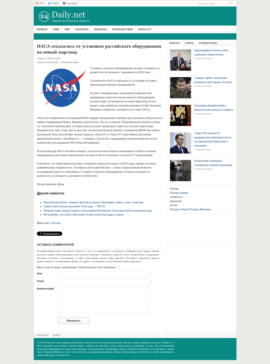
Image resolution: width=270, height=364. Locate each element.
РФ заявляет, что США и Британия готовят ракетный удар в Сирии (83, 214)
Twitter (55, 3)
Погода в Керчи (179, 209)
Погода (174, 188)
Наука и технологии (47, 62)
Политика (82, 29)
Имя (39, 273)
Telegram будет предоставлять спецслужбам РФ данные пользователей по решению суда (97, 210)
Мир (67, 29)
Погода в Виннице (200, 209)
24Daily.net (68, 16)
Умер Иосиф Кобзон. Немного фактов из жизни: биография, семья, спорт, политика (93, 202)
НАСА (47, 223)
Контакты (43, 335)
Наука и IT (144, 29)
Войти (56, 335)
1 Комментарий (202, 149)
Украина (41, 29)
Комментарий (45, 288)
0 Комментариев (70, 62)
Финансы (100, 29)
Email (40, 281)
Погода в (179, 192)
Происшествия (122, 29)
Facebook (72, 3)
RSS (41, 3)
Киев (56, 29)
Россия (56, 223)
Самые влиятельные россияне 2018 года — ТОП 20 (74, 206)
